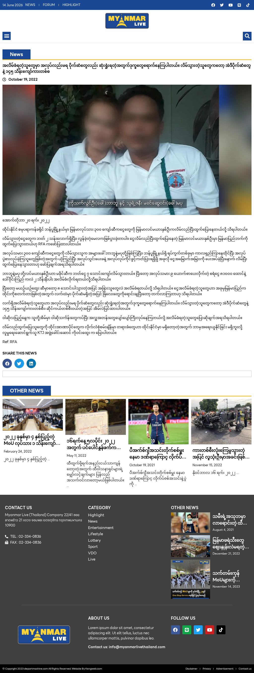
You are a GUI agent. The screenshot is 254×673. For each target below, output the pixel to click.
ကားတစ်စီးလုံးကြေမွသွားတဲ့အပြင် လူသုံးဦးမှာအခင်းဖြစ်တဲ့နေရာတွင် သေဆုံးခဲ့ (221, 457)
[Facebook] (213, 5)
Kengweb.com (93, 669)
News (16, 54)
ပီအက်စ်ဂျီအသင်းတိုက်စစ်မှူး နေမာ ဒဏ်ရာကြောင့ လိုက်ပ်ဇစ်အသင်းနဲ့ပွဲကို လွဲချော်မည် (156, 457)
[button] (6, 36)
